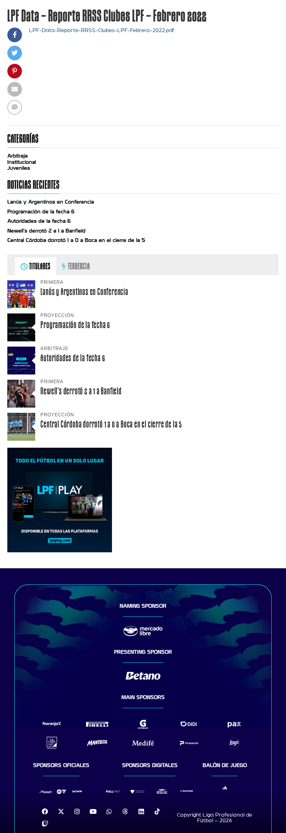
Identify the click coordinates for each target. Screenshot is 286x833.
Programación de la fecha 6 (41, 211)
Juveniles (18, 168)
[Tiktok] (157, 811)
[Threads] (125, 811)
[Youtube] (93, 811)
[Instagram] (77, 811)
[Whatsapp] (109, 811)
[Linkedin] (141, 811)
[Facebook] (45, 811)
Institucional (21, 162)
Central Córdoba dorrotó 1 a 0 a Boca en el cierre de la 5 (76, 240)
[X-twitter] (61, 811)
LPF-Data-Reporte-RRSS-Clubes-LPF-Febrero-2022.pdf (101, 30)
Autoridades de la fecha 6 (39, 221)
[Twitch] (45, 824)
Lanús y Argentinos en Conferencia (50, 202)
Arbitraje (17, 156)
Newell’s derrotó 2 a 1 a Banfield (46, 231)
